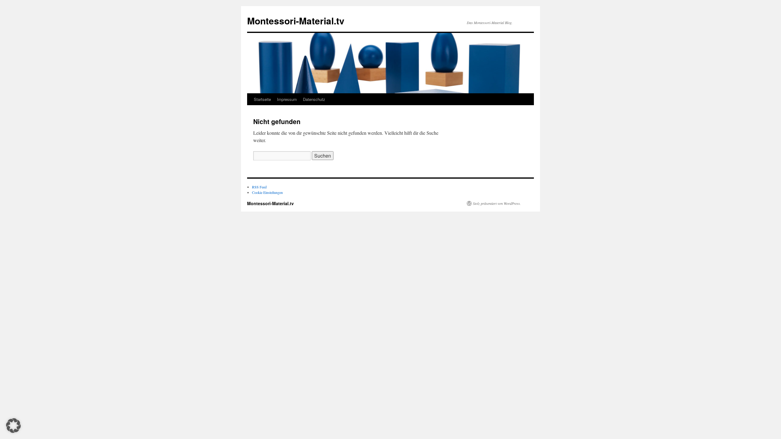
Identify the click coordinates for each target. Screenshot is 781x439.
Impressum (287, 99)
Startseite (262, 99)
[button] (13, 425)
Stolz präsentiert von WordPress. (497, 203)
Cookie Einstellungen (267, 192)
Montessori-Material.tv (295, 20)
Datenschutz (314, 99)
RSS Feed (259, 186)
